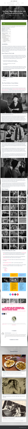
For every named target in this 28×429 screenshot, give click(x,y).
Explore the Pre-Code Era (7, 40)
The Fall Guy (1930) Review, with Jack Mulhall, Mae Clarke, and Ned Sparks (5, 304)
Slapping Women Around (17, 308)
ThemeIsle (25, 427)
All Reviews (8, 307)
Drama (13, 307)
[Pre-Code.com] (14, 1)
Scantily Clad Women (12, 308)
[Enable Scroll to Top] (27, 427)
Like (22, 307)
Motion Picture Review (6, 259)
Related (5, 41)
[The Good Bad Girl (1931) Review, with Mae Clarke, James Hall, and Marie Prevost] (14, 301)
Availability (4, 34)
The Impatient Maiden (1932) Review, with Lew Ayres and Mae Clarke (21, 304)
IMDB (5, 269)
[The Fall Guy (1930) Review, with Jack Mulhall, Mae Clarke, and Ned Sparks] (5, 301)
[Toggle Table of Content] (9, 33)
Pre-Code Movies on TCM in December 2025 (9, 418)
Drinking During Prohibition (18, 307)
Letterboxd (5, 268)
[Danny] (14, 318)
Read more (4, 375)
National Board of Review (7, 262)
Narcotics (3, 308)
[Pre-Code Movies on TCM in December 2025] (14, 408)
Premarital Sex (7, 308)
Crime (11, 307)
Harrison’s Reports (5, 264)
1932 (5, 307)
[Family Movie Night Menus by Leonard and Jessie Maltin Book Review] (14, 362)
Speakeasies (22, 308)
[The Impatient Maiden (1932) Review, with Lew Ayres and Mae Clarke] (22, 301)
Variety (4, 256)
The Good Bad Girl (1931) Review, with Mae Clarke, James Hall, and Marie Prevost (13, 304)
